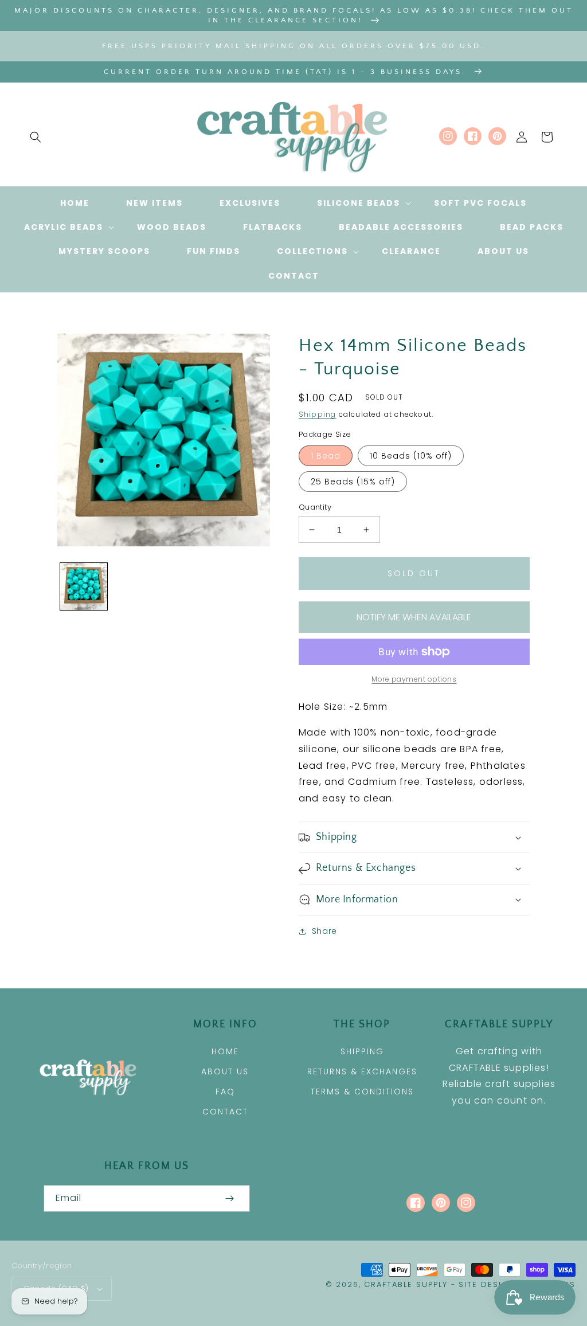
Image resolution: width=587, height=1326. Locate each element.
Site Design (487, 1284)
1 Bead (326, 455)
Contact (225, 1111)
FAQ (225, 1091)
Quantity (315, 507)
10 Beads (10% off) (411, 455)
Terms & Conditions (362, 1091)
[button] (35, 137)
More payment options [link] (413, 679)
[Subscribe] (229, 1198)
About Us (225, 1071)
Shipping (317, 414)
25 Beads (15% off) (353, 481)
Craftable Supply (406, 1284)
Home (225, 1051)
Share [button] (324, 931)
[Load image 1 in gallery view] (83, 586)
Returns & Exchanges (362, 1071)
